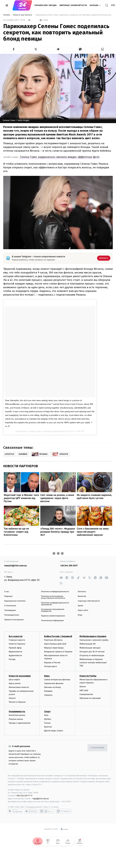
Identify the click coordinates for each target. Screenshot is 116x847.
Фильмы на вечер (52, 687)
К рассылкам (97, 748)
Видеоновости (15, 651)
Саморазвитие (86, 694)
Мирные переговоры (54, 648)
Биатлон (48, 727)
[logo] (22, 5)
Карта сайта (83, 610)
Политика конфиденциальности (55, 592)
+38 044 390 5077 (69, 565)
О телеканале (10, 606)
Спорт (47, 711)
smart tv (47, 811)
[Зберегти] (102, 49)
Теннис (47, 723)
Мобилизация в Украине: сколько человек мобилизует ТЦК (93, 662)
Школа (83, 686)
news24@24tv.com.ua (15, 565)
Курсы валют (15, 683)
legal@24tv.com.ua (41, 799)
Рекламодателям (11, 615)
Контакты (82, 592)
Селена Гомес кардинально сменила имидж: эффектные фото (59, 157)
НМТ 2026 (84, 690)
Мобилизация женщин (90, 648)
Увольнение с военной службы (94, 640)
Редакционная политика (14, 601)
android (15, 811)
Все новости (15, 636)
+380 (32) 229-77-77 (24, 796)
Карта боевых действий (55, 644)
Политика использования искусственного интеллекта (53, 597)
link (61, 577)
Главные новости (17, 640)
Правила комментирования (53, 616)
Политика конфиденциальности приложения (55, 604)
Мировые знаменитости (73, 5)
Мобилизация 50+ (88, 644)
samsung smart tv (63, 811)
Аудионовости (15, 655)
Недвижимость (17, 711)
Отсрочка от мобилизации (92, 655)
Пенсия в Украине (17, 702)
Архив (80, 606)
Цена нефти (14, 679)
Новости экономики (20, 676)
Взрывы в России (52, 662)
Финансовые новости (19, 687)
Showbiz (7, 15)
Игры (80, 615)
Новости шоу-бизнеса (23, 15)
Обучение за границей (90, 698)
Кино (47, 676)
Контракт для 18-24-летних (92, 651)
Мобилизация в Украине (93, 636)
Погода (12, 659)
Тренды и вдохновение (19, 723)
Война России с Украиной (58, 636)
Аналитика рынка (17, 715)
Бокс (46, 715)
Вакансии (82, 596)
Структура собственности (89, 601)
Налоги (12, 698)
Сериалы (48, 695)
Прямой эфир (15, 648)
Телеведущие (10, 610)
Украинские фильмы (53, 683)
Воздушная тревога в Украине (58, 651)
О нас (6, 592)
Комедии (48, 691)
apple (31, 811)
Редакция (8, 596)
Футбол (47, 719)
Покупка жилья (16, 719)
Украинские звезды (45, 5)
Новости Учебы (88, 676)
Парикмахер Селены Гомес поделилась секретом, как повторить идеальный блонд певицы (74, 15)
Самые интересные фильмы (57, 679)
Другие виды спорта (53, 730)
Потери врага (50, 666)
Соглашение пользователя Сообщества (52, 610)
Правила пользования (14, 620)
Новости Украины (17, 644)
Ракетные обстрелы (53, 640)
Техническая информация (52, 620)
